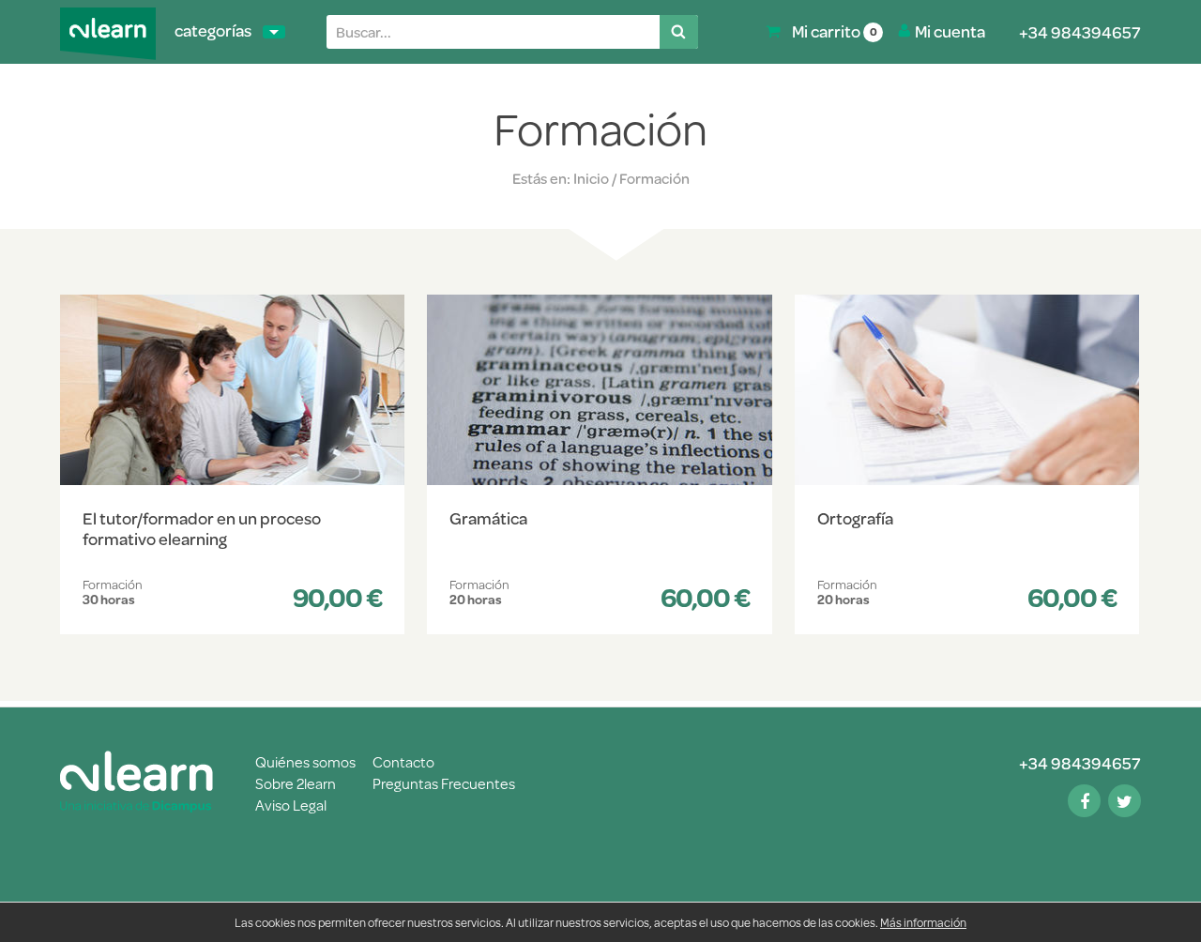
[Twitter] (1125, 801)
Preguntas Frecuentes (443, 783)
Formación (654, 178)
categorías (213, 30)
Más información (923, 922)
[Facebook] (1084, 801)
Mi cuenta (950, 31)
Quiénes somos (305, 761)
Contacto (403, 761)
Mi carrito (834, 31)
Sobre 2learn (297, 783)
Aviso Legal (291, 804)
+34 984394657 (1080, 32)
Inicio (591, 178)
